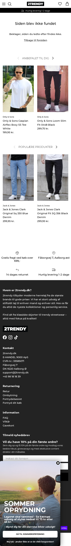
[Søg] (11, 4)
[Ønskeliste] (60, 4)
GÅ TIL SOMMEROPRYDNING (30, 534)
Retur (6, 391)
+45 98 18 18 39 (12, 376)
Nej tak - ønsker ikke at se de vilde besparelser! (30, 541)
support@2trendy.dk (16, 372)
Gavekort (8, 425)
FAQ (5, 417)
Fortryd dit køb (12, 402)
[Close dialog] (58, 463)
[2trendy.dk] (35, 4)
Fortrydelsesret (12, 399)
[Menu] (4, 4)
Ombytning (10, 395)
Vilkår (6, 421)
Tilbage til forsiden (35, 40)
